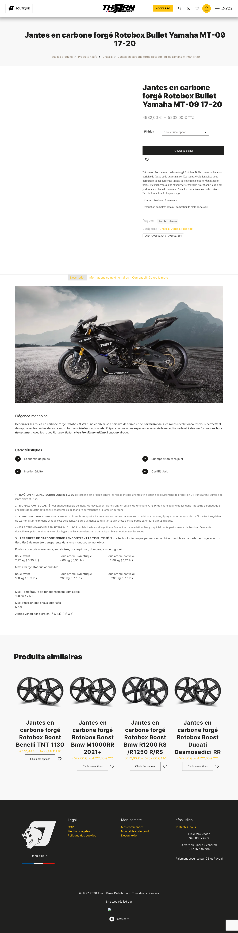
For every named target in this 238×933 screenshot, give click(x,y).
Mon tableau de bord (135, 831)
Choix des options (40, 758)
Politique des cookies (82, 835)
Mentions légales (79, 831)
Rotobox (187, 228)
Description (77, 277)
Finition (149, 131)
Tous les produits (61, 56)
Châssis (107, 56)
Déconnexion (129, 835)
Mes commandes (132, 827)
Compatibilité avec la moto (150, 277)
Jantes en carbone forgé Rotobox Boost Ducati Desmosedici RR (198, 737)
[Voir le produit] (59, 673)
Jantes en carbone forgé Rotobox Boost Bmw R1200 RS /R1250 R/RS (145, 737)
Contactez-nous (185, 827)
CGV (71, 827)
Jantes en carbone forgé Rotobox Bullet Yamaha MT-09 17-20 (159, 56)
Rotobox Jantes (168, 221)
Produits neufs (87, 56)
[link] (45, 8)
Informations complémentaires (109, 277)
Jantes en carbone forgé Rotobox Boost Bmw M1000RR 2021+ (92, 737)
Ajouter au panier (183, 150)
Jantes (175, 228)
